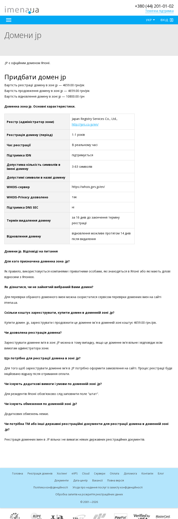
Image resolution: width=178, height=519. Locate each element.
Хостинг (62, 473)
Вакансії (97, 480)
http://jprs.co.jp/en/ (85, 124)
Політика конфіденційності (50, 487)
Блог (161, 473)
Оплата (114, 473)
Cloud (85, 473)
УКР (149, 20)
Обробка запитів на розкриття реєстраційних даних (89, 494)
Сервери (99, 473)
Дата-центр (80, 480)
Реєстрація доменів (40, 473)
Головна (17, 473)
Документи (61, 480)
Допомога (130, 473)
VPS (74, 473)
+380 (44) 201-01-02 (154, 6)
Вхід (164, 20)
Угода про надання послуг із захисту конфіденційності (108, 487)
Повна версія (115, 480)
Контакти (147, 473)
